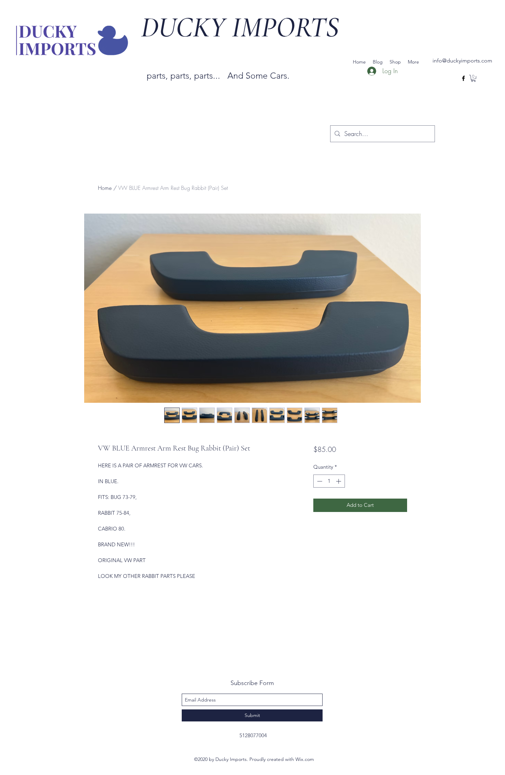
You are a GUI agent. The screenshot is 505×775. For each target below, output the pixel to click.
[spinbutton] (329, 481)
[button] (473, 78)
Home (105, 188)
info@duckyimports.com (462, 60)
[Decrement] (319, 481)
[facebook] (463, 78)
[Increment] (339, 481)
